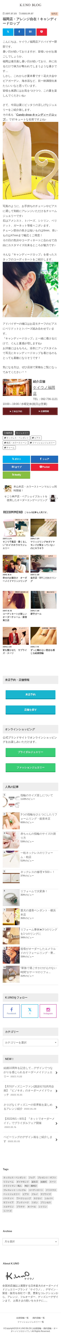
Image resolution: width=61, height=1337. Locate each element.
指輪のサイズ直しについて (37, 795)
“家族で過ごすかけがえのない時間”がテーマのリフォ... (39, 970)
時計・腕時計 (31, 1186)
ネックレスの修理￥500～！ (38, 871)
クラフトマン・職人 (12, 1186)
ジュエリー (23, 433)
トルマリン (8, 1206)
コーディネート (36, 1190)
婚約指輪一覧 (39, 1318)
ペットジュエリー (11, 1194)
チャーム (10, 448)
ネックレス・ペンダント (17, 438)
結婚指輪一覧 (22, 1318)
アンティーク (23, 1202)
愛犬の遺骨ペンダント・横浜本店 (38, 912)
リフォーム (8, 1182)
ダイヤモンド (23, 1182)
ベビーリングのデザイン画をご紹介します (28, 1139)
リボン (35, 1202)
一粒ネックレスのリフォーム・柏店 (37, 854)
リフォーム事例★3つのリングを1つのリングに (39, 931)
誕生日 (35, 1182)
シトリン (43, 1206)
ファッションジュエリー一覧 (30, 1322)
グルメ (35, 1194)
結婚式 (44, 1182)
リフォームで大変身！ (34, 891)
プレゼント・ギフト (47, 1177)
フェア (32, 1177)
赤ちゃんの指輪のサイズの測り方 (38, 835)
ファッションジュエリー (43, 443)
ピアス (37, 438)
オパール (32, 1206)
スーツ (53, 1182)
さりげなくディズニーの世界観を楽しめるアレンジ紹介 (28, 1106)
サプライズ (46, 1194)
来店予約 (30, 694)
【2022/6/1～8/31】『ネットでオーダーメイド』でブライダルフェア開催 (29, 1122)
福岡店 (9, 433)
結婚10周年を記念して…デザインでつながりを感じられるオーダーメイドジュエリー (28, 1072)
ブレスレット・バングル (14, 1190)
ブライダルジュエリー (30, 752)
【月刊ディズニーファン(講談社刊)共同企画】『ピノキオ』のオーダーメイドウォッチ (29, 1090)
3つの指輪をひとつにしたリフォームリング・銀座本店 (39, 816)
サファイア (8, 1202)
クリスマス (51, 1190)
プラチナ (21, 1206)
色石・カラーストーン (16, 443)
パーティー (8, 1198)
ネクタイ (38, 1198)
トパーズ (7, 1211)
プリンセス (46, 1202)
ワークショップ (24, 1198)
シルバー (49, 1198)
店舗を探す (30, 709)
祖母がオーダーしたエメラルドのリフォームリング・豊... (38, 950)
